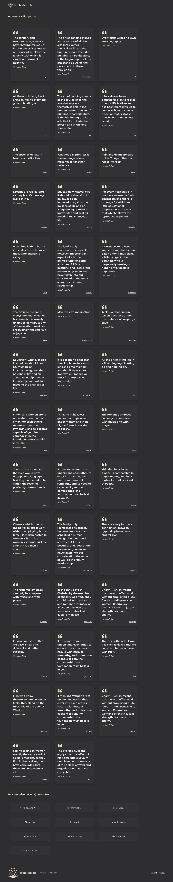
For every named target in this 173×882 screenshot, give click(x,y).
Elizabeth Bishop (30, 850)
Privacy (161, 873)
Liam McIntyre (118, 836)
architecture (87, 77)
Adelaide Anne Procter (30, 808)
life (134, 395)
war (134, 676)
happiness (132, 293)
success (44, 676)
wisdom (44, 731)
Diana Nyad (30, 822)
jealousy (132, 340)
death (133, 172)
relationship (87, 570)
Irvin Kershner (30, 836)
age (45, 77)
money (89, 450)
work (90, 779)
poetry (133, 505)
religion (133, 570)
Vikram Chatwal (74, 808)
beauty (44, 172)
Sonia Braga (118, 808)
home (45, 340)
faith (45, 293)
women (89, 731)
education (88, 227)
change (89, 172)
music (133, 450)
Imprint (153, 873)
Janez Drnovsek (119, 822)
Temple (23, 5)
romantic (43, 622)
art (135, 77)
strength (132, 622)
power (44, 570)
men (45, 450)
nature (44, 505)
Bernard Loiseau (74, 836)
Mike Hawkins (74, 822)
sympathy (88, 676)
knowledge (43, 395)
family (89, 293)
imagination (87, 340)
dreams (44, 227)
